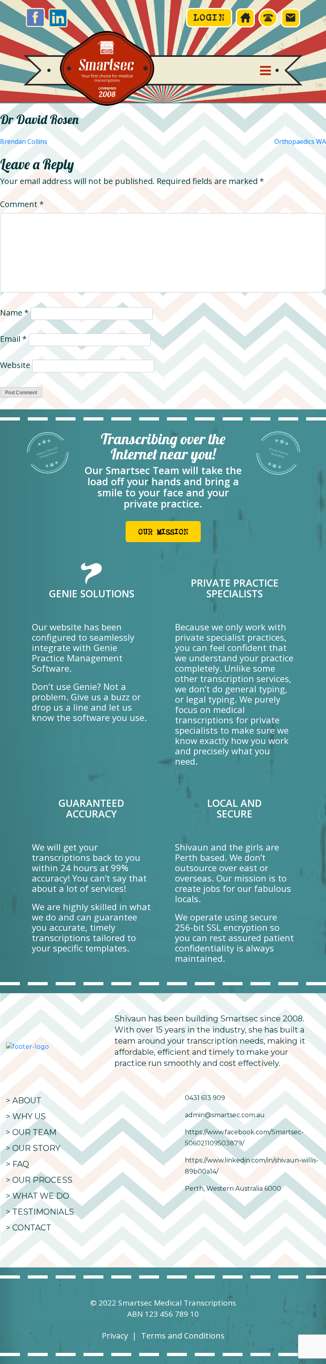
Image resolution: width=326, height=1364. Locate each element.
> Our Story (33, 1148)
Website (15, 365)
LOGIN (209, 18)
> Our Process (39, 1180)
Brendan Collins (23, 141)
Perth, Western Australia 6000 (233, 1188)
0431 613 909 (205, 1098)
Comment (22, 204)
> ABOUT (23, 1100)
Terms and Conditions (183, 1335)
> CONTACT (28, 1227)
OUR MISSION (163, 532)
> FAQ (17, 1164)
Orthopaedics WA (300, 141)
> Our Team (31, 1132)
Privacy (115, 1335)
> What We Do (37, 1196)
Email (13, 338)
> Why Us (26, 1116)
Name (14, 312)
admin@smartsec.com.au (225, 1115)
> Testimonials (40, 1212)
